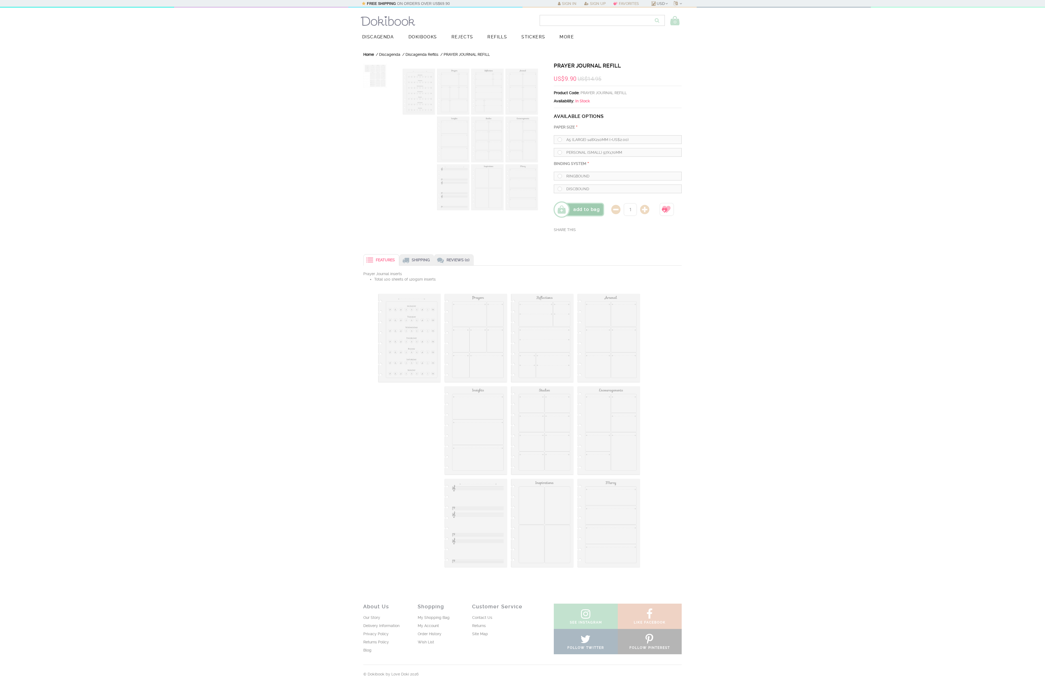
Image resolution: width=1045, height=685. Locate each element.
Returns (479, 625)
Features (385, 260)
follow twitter (585, 648)
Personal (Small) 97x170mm (594, 152)
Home (368, 54)
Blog (367, 650)
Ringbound (577, 176)
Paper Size (564, 127)
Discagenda (389, 54)
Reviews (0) (458, 260)
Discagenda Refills (421, 54)
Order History (429, 634)
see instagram (586, 622)
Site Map (480, 634)
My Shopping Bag (434, 617)
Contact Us (482, 617)
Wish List (426, 642)
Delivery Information (381, 625)
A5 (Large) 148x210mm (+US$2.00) (597, 139)
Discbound (577, 189)
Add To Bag (586, 209)
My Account (428, 625)
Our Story (371, 617)
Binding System (570, 163)
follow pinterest (649, 648)
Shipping (421, 260)
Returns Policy (376, 642)
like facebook (650, 622)
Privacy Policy (376, 634)
